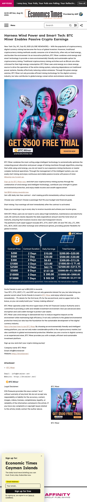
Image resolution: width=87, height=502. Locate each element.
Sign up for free (23, 491)
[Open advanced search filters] (75, 25)
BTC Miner (10, 368)
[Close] (41, 456)
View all (82, 3)
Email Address (12, 482)
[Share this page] (81, 25)
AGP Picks (7, 3)
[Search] (70, 25)
